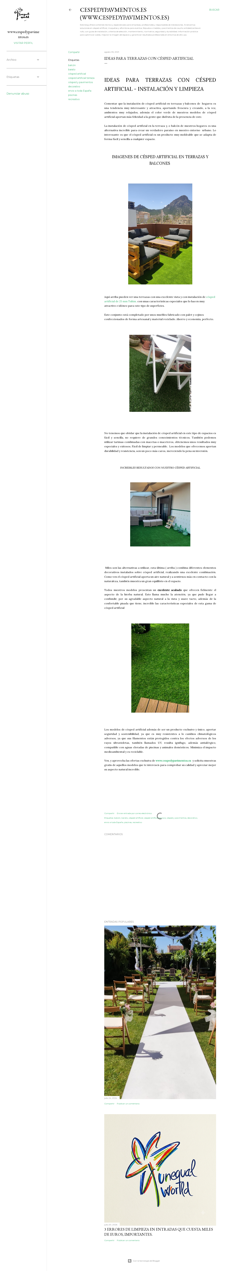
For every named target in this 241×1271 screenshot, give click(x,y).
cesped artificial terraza (81, 78)
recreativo (74, 99)
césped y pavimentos (80, 82)
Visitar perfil (23, 43)
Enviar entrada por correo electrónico (134, 813)
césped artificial (77, 73)
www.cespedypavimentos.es (23, 34)
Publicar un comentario (128, 1103)
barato (71, 69)
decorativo (74, 86)
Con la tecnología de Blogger (146, 1261)
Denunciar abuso (18, 93)
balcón (72, 65)
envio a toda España (79, 90)
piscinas (72, 95)
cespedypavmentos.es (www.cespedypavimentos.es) (124, 13)
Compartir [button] (74, 52)
